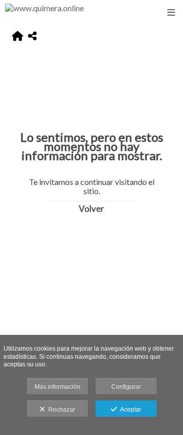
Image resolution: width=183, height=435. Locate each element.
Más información (57, 386)
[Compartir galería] (32, 36)
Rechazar (60, 409)
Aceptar (129, 409)
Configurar (126, 386)
